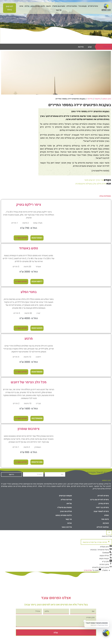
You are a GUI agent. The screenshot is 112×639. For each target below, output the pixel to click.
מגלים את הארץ (66, 511)
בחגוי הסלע (29, 292)
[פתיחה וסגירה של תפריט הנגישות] (109, 532)
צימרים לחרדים (93, 6)
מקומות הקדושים (65, 495)
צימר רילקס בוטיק (28, 204)
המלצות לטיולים (71, 6)
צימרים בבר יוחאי (102, 507)
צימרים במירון (104, 503)
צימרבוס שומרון (28, 428)
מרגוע (28, 338)
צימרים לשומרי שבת (101, 511)
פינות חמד (105, 519)
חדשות (48, 6)
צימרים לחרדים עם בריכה (99, 499)
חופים (106, 515)
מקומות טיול (82, 6)
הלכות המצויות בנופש (38, 6)
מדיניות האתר (67, 527)
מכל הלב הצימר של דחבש (28, 382)
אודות (21, 6)
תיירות (81, 46)
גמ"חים (27, 6)
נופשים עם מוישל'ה (58, 6)
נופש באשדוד (28, 248)
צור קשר (58, 10)
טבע (90, 46)
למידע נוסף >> (21, 237)
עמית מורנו (88, 570)
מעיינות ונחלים (66, 499)
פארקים (106, 523)
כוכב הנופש (106, 98)
